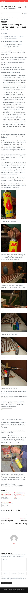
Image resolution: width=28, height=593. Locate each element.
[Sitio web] (14, 545)
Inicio (2, 18)
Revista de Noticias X (15, 590)
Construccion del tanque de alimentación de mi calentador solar (6, 494)
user (14, 543)
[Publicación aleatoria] (22, 13)
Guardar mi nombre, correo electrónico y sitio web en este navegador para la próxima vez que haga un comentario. (13, 578)
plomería (6, 18)
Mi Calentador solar (8, 7)
